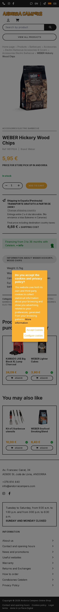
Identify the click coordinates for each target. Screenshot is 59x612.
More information (23, 320)
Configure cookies (33, 335)
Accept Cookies (35, 329)
